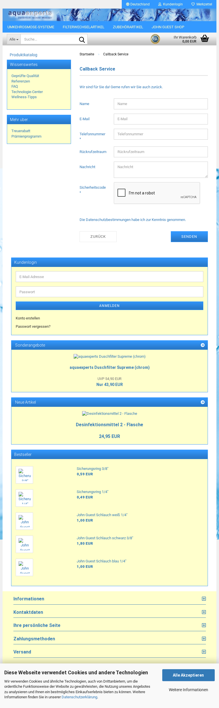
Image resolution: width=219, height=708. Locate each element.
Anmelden (109, 306)
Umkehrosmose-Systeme (30, 27)
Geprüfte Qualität (25, 76)
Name (84, 104)
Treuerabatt (20, 131)
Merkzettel (203, 4)
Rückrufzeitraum (93, 152)
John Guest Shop (168, 27)
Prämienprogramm (26, 136)
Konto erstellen (28, 318)
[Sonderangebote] (203, 345)
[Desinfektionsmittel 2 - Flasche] (109, 414)
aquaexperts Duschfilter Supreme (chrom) (110, 367)
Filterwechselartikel (83, 27)
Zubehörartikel (128, 27)
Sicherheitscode (93, 187)
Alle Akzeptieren (188, 675)
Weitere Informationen (188, 689)
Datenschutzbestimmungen (108, 220)
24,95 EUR (109, 436)
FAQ (14, 86)
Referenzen (20, 81)
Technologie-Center (27, 92)
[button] (138, 4)
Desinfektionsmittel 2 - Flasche (109, 424)
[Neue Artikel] (203, 402)
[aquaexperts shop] (109, 15)
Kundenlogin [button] (172, 4)
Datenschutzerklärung (79, 697)
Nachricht (87, 167)
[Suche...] (82, 39)
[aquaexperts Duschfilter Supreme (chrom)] (110, 356)
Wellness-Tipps (24, 97)
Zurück (98, 236)
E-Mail (85, 119)
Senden (189, 236)
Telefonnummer (92, 134)
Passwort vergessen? (33, 326)
